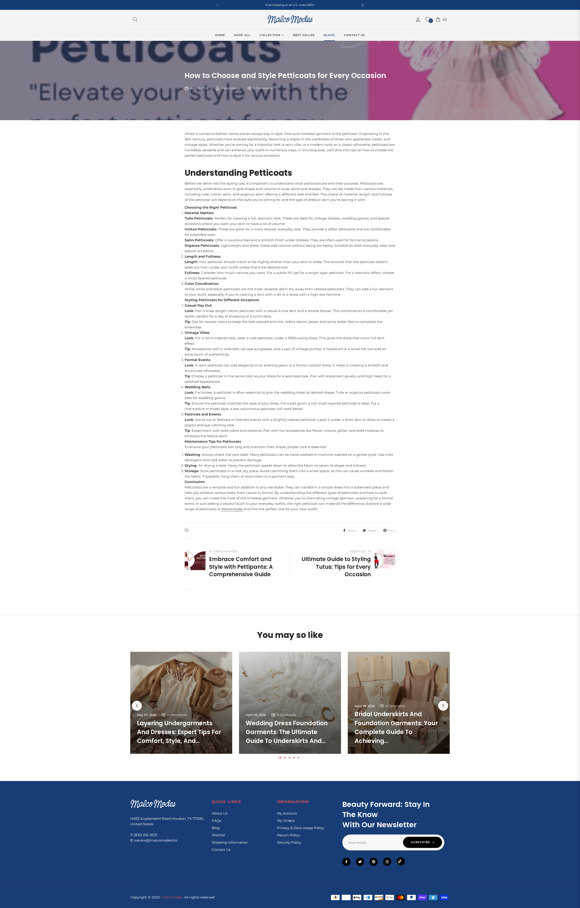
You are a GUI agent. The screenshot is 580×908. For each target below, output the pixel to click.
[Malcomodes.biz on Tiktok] (401, 861)
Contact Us (221, 849)
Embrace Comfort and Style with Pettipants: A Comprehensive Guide (241, 566)
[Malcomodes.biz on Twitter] (360, 862)
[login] (418, 19)
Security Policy (289, 842)
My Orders (286, 820)
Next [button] (443, 706)
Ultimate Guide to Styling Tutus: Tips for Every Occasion (336, 566)
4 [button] (294, 757)
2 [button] (284, 757)
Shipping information (230, 842)
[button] (363, 5)
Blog (216, 828)
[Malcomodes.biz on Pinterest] (374, 862)
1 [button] (280, 757)
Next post (358, 551)
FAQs (216, 820)
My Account (287, 813)
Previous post (225, 551)
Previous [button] (137, 706)
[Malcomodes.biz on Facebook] (346, 862)
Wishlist (218, 835)
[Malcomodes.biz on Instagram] (387, 862)
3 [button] (289, 757)
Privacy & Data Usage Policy (300, 828)
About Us (219, 813)
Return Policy (288, 835)
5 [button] (298, 757)
